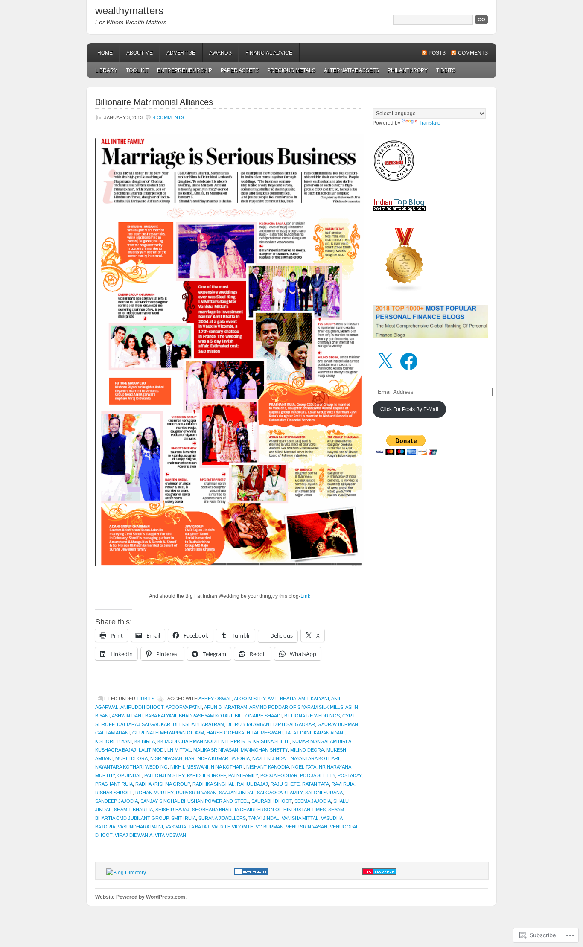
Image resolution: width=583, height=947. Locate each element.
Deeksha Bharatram (198, 724)
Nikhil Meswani (189, 766)
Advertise (180, 53)
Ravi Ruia (343, 784)
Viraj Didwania (133, 835)
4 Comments (168, 117)
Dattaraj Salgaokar (143, 724)
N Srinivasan (166, 758)
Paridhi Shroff (206, 775)
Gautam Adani (112, 732)
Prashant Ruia (114, 784)
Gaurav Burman (338, 724)
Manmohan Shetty (264, 749)
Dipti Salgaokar (294, 724)
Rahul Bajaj (252, 784)
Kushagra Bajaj (115, 749)
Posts (437, 53)
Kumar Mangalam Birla (321, 741)
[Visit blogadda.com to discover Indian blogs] (379, 873)
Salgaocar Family (280, 792)
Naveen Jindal (270, 758)
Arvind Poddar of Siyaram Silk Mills (296, 707)
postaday (349, 775)
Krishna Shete (271, 741)
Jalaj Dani (298, 732)
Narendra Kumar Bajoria (217, 758)
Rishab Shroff (114, 792)
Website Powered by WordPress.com (140, 897)
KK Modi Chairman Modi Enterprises (204, 741)
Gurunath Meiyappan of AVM (168, 732)
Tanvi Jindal (263, 818)
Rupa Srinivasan (196, 792)
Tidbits (445, 70)
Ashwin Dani (127, 715)
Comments (473, 53)
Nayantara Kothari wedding (131, 766)
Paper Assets (240, 70)
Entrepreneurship (184, 70)
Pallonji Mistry (164, 775)
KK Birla (144, 741)
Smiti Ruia (183, 818)
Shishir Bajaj (172, 809)
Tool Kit (137, 70)
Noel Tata (304, 766)
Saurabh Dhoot (271, 801)
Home (105, 53)
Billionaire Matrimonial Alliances (154, 102)
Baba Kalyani (160, 715)
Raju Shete (285, 784)
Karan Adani (329, 732)
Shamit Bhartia (133, 809)
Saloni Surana (324, 792)
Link (305, 596)
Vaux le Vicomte (232, 826)
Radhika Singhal (213, 784)
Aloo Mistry (249, 698)
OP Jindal (129, 775)
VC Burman (269, 826)
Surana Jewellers (222, 818)
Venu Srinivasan (306, 826)
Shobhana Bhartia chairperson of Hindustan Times (259, 809)
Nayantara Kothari (315, 758)
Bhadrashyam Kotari (205, 715)
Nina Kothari (227, 766)
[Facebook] (409, 361)
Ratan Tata (315, 784)
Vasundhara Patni (140, 826)
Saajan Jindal (236, 792)
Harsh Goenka (225, 732)
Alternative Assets (351, 70)
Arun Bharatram (225, 707)
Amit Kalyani (313, 698)
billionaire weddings (312, 715)
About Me (139, 53)
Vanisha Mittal (300, 818)
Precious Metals (291, 70)
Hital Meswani (265, 732)
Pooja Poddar (278, 775)
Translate (429, 123)
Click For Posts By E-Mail (409, 409)
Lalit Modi (152, 749)
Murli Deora (131, 758)
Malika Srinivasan (215, 749)
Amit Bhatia (282, 698)
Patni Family (243, 775)
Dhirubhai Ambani (249, 724)
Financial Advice (268, 53)
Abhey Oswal (215, 698)
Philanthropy (408, 70)
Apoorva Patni (184, 707)
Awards (220, 53)
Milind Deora (307, 749)
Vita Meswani (171, 835)
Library (106, 70)
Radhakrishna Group (162, 784)
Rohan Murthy (154, 792)
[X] (385, 361)
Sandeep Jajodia (116, 801)
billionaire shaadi (258, 715)
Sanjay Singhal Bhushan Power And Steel (194, 801)
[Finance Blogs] (251, 873)
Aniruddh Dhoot (141, 707)
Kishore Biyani (113, 741)
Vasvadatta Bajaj (187, 826)
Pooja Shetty (317, 775)
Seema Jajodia (312, 801)
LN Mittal (179, 749)
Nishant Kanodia (267, 766)
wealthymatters (129, 10)
